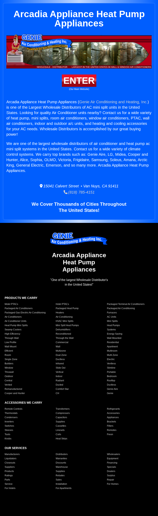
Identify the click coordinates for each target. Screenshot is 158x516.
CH (57, 393)
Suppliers (10, 467)
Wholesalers (113, 454)
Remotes (111, 430)
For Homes (112, 484)
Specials (111, 467)
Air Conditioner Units (15, 321)
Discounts (61, 462)
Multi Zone (112, 355)
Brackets (111, 421)
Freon (110, 434)
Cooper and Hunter (15, 393)
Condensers (11, 417)
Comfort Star (62, 389)
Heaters (60, 312)
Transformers (63, 409)
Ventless (111, 363)
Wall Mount (10, 346)
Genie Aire (112, 389)
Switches (9, 426)
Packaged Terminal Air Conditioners (126, 304)
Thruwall (9, 372)
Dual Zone (61, 355)
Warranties (61, 458)
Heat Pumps (113, 325)
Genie (110, 393)
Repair (110, 479)
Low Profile (10, 342)
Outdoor (9, 376)
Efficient (9, 350)
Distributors (62, 454)
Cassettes (61, 426)
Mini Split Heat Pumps (67, 325)
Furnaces (112, 312)
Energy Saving (114, 333)
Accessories (113, 413)
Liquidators (10, 458)
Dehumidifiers (63, 329)
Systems (111, 329)
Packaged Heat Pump (67, 308)
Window (9, 367)
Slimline (111, 367)
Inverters (9, 421)
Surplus (111, 475)
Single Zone (11, 359)
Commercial (62, 342)
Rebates (60, 475)
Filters (110, 426)
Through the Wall (65, 338)
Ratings (9, 475)
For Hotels (10, 488)
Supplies (60, 421)
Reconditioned (63, 333)
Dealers (111, 471)
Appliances (113, 417)
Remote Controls (13, 409)
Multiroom (112, 350)
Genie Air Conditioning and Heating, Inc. (113, 102)
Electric (111, 359)
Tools (7, 434)
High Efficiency (12, 333)
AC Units (111, 317)
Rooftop (111, 380)
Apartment (112, 346)
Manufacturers (12, 454)
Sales (59, 479)
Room (8, 355)
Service (9, 484)
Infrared (60, 363)
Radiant (60, 380)
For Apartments (63, 488)
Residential (113, 342)
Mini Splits (112, 321)
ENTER (79, 80)
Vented (8, 384)
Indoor (59, 376)
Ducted (59, 384)
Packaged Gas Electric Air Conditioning (25, 312)
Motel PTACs (11, 304)
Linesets (60, 430)
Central (8, 380)
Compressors (63, 413)
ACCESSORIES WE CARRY (23, 402)
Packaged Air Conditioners (19, 308)
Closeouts (10, 462)
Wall (58, 346)
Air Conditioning (64, 317)
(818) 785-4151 (81, 192)
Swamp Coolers (13, 329)
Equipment (112, 458)
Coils (58, 434)
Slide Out (60, 367)
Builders (9, 363)
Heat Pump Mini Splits (16, 325)
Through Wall (12, 338)
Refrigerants (113, 409)
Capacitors (61, 417)
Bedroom (112, 376)
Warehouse (62, 467)
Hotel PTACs (62, 304)
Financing (112, 462)
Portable (111, 372)
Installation (61, 484)
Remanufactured (13, 389)
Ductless (60, 359)
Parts (7, 479)
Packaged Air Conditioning (121, 308)
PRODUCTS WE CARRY (21, 297)
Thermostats (11, 413)
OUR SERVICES (16, 448)
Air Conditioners (13, 317)
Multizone (61, 350)
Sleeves (9, 430)
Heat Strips (61, 438)
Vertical (59, 372)
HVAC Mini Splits (64, 321)
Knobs (8, 438)
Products (9, 471)
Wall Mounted (114, 338)
